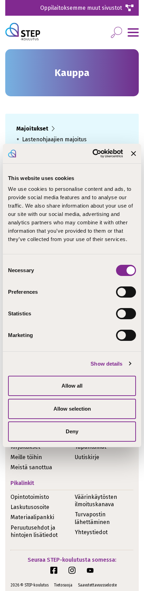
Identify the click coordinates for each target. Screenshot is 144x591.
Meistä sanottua (31, 467)
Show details (106, 364)
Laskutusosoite (29, 507)
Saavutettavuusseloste (97, 585)
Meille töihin (26, 457)
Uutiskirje (87, 457)
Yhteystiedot (91, 532)
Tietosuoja (63, 585)
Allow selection (72, 409)
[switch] (126, 292)
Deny (72, 431)
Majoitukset (32, 128)
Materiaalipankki (32, 517)
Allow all (72, 386)
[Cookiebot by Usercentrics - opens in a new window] (93, 153)
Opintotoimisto (29, 497)
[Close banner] (133, 153)
